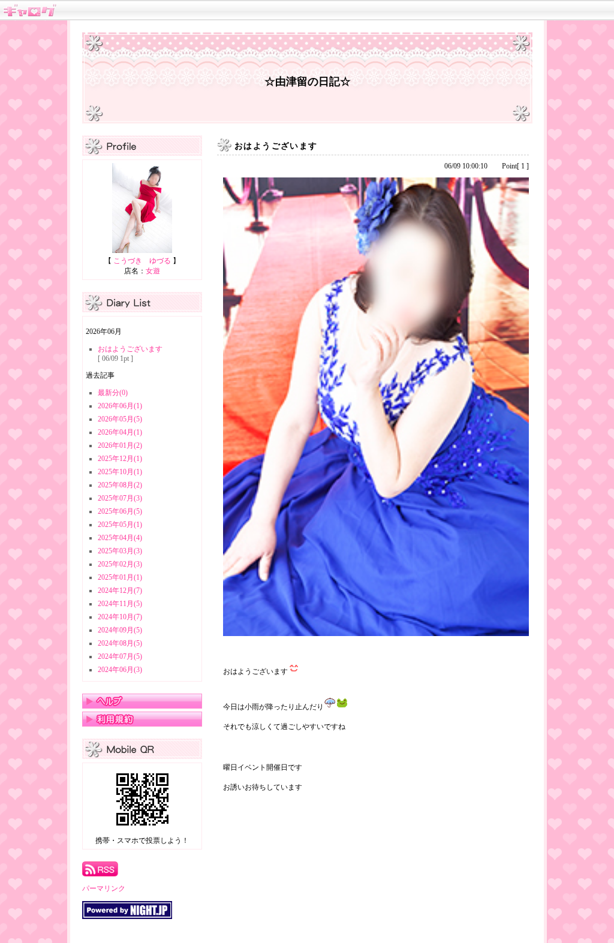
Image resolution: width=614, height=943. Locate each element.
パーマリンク (103, 888)
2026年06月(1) (120, 406)
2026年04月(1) (120, 432)
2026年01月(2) (120, 445)
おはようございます (130, 349)
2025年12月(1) (120, 458)
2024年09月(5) (120, 630)
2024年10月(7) (120, 617)
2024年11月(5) (120, 603)
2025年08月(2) (120, 485)
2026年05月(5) (120, 419)
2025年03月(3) (120, 551)
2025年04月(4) (120, 538)
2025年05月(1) (120, 524)
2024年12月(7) (120, 590)
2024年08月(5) (120, 643)
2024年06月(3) (120, 669)
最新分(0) (113, 392)
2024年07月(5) (120, 656)
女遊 (153, 271)
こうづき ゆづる (142, 261)
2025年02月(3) (120, 564)
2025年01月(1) (120, 577)
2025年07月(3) (120, 498)
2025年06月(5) (120, 511)
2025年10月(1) (120, 472)
